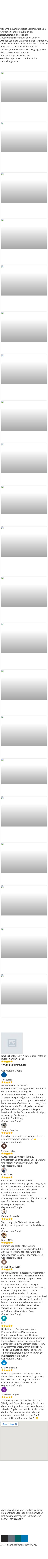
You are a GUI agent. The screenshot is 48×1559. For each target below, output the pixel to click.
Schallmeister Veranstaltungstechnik (20, 393)
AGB (24, 1555)
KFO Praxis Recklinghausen (23, 753)
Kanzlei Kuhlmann (17, 791)
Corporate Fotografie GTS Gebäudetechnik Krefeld (22, 211)
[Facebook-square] (11, 1538)
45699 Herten (8, 1480)
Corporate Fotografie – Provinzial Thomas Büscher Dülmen (23, 163)
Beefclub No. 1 (14, 1011)
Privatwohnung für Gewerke (23, 480)
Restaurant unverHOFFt (20, 438)
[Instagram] (4, 1538)
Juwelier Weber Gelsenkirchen (15, 835)
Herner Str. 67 (8, 1477)
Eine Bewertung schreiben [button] (14, 1067)
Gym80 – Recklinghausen (21, 922)
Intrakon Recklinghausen (21, 880)
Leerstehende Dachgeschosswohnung (20, 616)
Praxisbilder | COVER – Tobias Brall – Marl (21, 258)
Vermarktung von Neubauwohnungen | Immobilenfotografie (19, 567)
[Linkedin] (24, 1538)
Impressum (10, 1549)
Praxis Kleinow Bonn (18, 521)
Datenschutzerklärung (32, 1549)
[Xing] (18, 1538)
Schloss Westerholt (17, 349)
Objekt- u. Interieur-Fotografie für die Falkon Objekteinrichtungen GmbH (23, 113)
